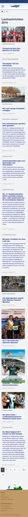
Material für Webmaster (7, 499)
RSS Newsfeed (5, 497)
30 (24, 470)
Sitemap (3, 495)
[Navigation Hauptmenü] (2, 6)
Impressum (4, 510)
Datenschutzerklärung (7, 508)
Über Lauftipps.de (5, 506)
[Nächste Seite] (3, 475)
